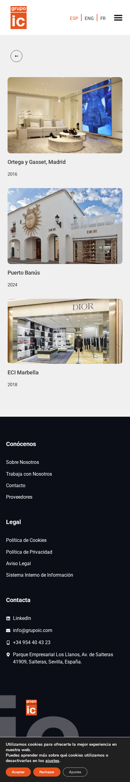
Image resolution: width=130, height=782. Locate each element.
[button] (118, 17)
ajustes (52, 761)
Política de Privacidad (29, 552)
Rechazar (46, 772)
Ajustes (75, 772)
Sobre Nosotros (22, 462)
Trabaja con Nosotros (29, 474)
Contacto (15, 485)
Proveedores (19, 497)
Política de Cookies (26, 540)
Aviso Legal (18, 563)
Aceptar (18, 772)
